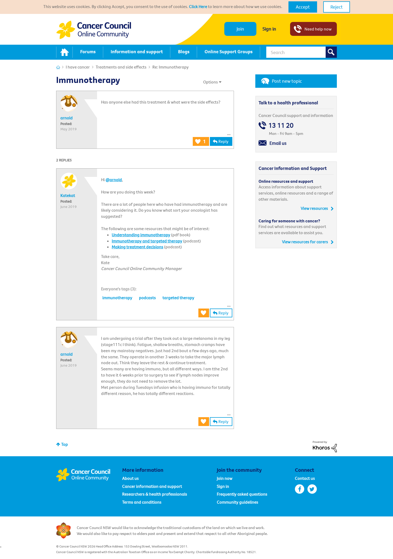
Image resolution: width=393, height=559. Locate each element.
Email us (278, 143)
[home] (64, 52)
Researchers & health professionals (154, 494)
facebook (299, 489)
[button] (302, 7)
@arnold (114, 179)
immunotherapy (117, 297)
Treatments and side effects (121, 67)
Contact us (305, 478)
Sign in (269, 29)
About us (130, 478)
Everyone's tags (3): (119, 288)
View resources (314, 208)
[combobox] (301, 52)
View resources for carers (305, 241)
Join (240, 29)
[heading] (119, 288)
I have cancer (78, 67)
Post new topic (287, 81)
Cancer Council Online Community (89, 474)
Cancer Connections (58, 67)
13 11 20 (281, 125)
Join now (224, 478)
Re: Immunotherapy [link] (170, 67)
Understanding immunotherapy (141, 234)
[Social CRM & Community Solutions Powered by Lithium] (325, 446)
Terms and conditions (141, 502)
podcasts (147, 297)
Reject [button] (336, 7)
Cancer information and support (152, 486)
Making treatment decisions (137, 246)
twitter (312, 489)
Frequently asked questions (242, 494)
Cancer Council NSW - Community (93, 30)
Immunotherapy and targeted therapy (147, 241)
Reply (223, 141)
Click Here (198, 6)
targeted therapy (178, 297)
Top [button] (64, 444)
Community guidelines (237, 502)
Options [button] (210, 82)
